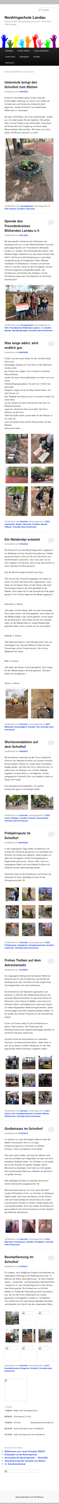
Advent (8, 1113)
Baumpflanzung (11, 1368)
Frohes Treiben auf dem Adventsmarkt (23, 962)
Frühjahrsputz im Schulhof (18, 835)
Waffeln (45, 1113)
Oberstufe (27, 524)
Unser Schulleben (41, 50)
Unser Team (10, 56)
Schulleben (39, 1241)
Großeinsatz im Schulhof (24, 1128)
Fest (13, 1113)
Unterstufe (30, 208)
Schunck (32, 818)
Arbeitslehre (10, 524)
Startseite (9, 50)
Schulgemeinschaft (37, 945)
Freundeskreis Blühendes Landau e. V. (26, 327)
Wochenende (42, 818)
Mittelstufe (9, 726)
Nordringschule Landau (25, 17)
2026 (7, 208)
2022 (48, 942)
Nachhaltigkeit (21, 726)
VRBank (8, 526)
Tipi (37, 726)
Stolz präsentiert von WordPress (30, 1497)
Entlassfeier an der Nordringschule (21, 1454)
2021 (48, 1110)
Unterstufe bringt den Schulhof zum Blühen (21, 84)
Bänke (19, 524)
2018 (48, 1239)
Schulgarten (22, 945)
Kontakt (36, 56)
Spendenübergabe (20, 330)
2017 (48, 1365)
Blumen (13, 208)
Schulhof (21, 208)
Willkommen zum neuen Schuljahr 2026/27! (25, 1451)
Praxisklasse (19, 1241)
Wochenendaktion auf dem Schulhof (21, 744)
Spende (8, 330)
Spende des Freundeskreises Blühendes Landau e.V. (22, 226)
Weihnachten (10, 1116)
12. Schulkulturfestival (15, 1463)
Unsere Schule (23, 50)
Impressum (9, 62)
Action (7, 818)
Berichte (24, 521)
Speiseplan (24, 56)
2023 (48, 815)
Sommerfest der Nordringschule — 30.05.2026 (26, 1457)
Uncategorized (26, 206)
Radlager (15, 818)
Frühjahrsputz (10, 945)
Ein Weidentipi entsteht (22, 539)
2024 (48, 521)
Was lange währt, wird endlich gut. (21, 345)
